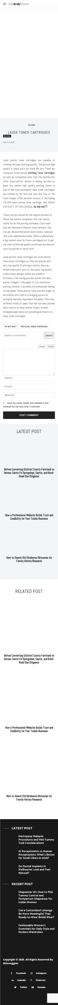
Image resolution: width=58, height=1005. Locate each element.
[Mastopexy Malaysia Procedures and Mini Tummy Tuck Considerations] (9, 840)
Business (7, 136)
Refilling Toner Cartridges (34, 326)
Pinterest (40, 980)
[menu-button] (5, 4)
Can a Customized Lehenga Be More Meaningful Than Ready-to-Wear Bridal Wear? (36, 913)
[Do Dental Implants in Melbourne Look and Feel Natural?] (9, 870)
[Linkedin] (12, 980)
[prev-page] (26, 569)
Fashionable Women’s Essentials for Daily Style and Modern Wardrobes (36, 928)
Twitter (23, 987)
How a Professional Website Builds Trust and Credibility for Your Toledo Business (29, 517)
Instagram (41, 973)
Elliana (31, 125)
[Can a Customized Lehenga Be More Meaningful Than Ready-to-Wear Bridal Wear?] (9, 914)
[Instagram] (31, 973)
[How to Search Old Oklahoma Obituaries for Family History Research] (29, 540)
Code (51, 346)
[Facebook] (11, 973)
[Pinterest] (31, 980)
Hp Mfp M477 (11, 326)
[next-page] (31, 569)
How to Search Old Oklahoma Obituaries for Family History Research (29, 559)
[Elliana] (25, 125)
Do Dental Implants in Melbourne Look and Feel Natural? (34, 869)
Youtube (41, 987)
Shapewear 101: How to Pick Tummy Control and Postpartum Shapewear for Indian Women (35, 897)
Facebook (21, 973)
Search (49, 335)
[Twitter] (15, 987)
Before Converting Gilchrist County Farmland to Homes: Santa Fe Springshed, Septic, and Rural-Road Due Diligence (29, 472)
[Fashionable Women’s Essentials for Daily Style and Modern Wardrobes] (9, 929)
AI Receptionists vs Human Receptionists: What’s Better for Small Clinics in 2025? (36, 854)
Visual (42, 346)
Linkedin (21, 980)
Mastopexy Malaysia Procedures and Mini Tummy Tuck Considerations (36, 839)
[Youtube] (32, 987)
